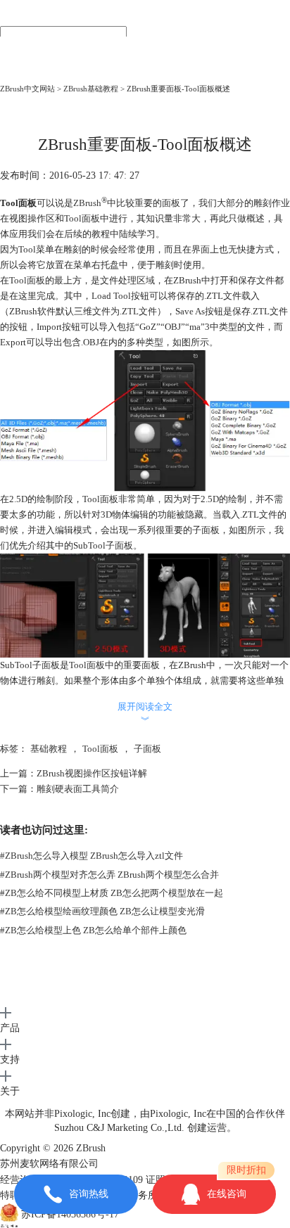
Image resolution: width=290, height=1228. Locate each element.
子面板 (147, 748)
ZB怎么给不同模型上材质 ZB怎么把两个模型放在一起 (111, 893)
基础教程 (48, 748)
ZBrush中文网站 (27, 88)
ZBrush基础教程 (90, 88)
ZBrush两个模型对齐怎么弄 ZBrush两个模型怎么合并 (109, 874)
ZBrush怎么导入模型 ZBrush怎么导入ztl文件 (91, 855)
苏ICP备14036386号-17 (70, 1215)
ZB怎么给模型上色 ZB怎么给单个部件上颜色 (93, 930)
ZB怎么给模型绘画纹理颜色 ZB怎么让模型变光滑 (102, 911)
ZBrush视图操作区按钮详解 (92, 773)
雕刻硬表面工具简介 (78, 789)
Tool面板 (100, 748)
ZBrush (87, 203)
